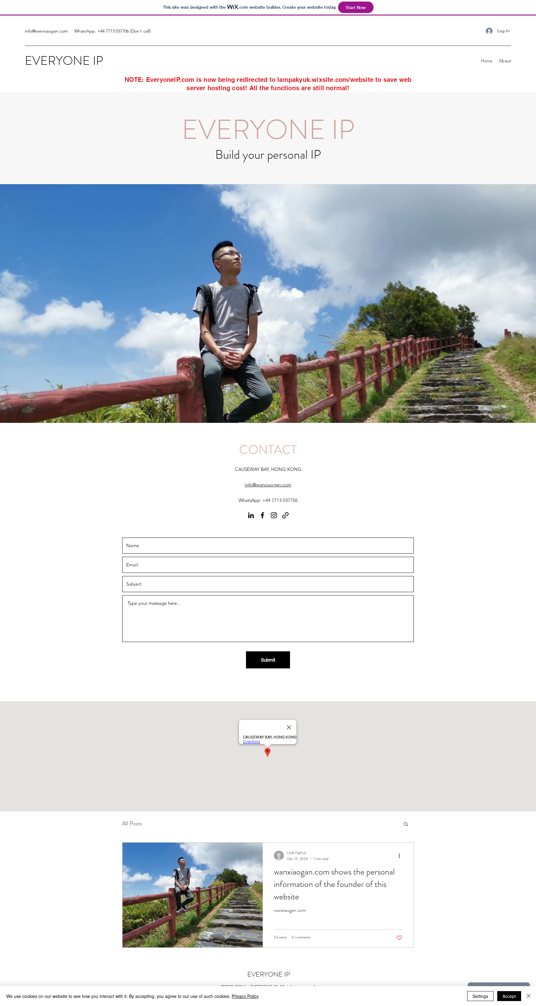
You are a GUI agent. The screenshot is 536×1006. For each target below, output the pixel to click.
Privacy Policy (245, 996)
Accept (509, 996)
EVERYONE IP (64, 60)
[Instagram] (274, 515)
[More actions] (401, 855)
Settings (480, 996)
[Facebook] (262, 515)
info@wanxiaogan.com (46, 31)
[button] (406, 824)
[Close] (528, 996)
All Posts (132, 823)
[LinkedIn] (251, 515)
